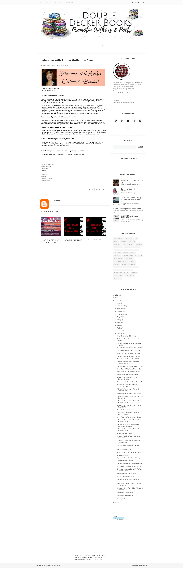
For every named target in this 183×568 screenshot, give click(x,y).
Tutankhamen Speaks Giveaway (127, 374)
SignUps (47, 2)
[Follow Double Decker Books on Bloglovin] (118, 518)
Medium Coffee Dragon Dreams (127, 473)
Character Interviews (128, 264)
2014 (117, 502)
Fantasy (124, 244)
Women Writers (119, 238)
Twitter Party (118, 272)
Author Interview (128, 255)
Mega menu (119, 46)
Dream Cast (127, 267)
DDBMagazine (118, 275)
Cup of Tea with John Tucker (126, 476)
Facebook (44, 168)
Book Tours (139, 244)
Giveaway (107, 46)
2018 (117, 295)
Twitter (43, 170)
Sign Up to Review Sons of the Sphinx (129, 452)
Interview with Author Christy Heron (128, 356)
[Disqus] (73, 272)
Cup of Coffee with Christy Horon (127, 410)
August (119, 317)
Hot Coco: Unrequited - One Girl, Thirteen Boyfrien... (127, 378)
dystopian (134, 272)
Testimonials (69, 2)
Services (67, 46)
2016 (117, 300)
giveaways (117, 255)
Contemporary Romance (121, 261)
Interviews (117, 252)
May (118, 325)
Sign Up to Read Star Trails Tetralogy (129, 458)
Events (126, 272)
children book (118, 270)
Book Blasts (128, 270)
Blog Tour (117, 244)
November (120, 308)
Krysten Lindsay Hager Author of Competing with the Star (51, 240)
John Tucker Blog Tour (124, 449)
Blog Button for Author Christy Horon (128, 372)
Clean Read (138, 255)
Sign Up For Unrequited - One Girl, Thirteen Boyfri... (128, 413)
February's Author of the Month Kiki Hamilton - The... (128, 362)
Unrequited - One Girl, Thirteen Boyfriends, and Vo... (127, 385)
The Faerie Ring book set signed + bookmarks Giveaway (128, 425)
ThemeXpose (143, 565)
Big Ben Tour (118, 267)
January (120, 499)
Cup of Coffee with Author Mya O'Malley (130, 348)
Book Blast (117, 278)
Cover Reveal (129, 258)
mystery (135, 267)
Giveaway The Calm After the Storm (128, 353)
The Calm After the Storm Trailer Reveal (130, 366)
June (119, 322)
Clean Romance (129, 247)
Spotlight (133, 252)
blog (137, 247)
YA (136, 238)
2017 (117, 298)
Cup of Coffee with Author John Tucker (129, 466)
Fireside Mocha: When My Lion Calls (131, 181)
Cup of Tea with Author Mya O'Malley (129, 359)
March (119, 331)
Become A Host (80, 46)
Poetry (132, 275)
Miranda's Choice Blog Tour (125, 495)
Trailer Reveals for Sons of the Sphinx (129, 393)
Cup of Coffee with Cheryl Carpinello (128, 350)
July (118, 320)
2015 (117, 303)
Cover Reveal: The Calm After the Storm (130, 369)
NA (134, 241)
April (118, 328)
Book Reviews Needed (131, 250)
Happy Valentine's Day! (124, 433)
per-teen (116, 264)
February (120, 333)
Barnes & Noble (46, 178)
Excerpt (125, 252)
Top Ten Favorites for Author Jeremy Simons (73, 239)
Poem (126, 275)
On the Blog (95, 46)
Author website (46, 166)
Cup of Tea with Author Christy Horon (129, 417)
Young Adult (129, 238)
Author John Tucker (123, 455)
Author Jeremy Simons (96, 239)
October (120, 311)
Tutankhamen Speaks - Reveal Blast (127, 209)
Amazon (44, 176)
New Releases (118, 247)
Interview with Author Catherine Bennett (129, 463)
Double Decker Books (53, 565)
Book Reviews (118, 258)
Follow (115, 516)
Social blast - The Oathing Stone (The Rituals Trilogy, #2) (130, 199)
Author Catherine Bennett (125, 460)
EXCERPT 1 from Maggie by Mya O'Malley (130, 217)
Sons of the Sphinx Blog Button (127, 336)
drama (131, 244)
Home (39, 2)
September (121, 314)
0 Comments (63, 65)
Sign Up (133, 261)
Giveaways (57, 2)
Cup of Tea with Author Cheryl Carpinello (130, 382)
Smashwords (45, 180)
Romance (123, 241)
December (120, 306)
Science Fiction (118, 250)
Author (116, 241)
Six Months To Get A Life (125, 492)
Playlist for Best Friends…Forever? (130, 190)
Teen (129, 241)
